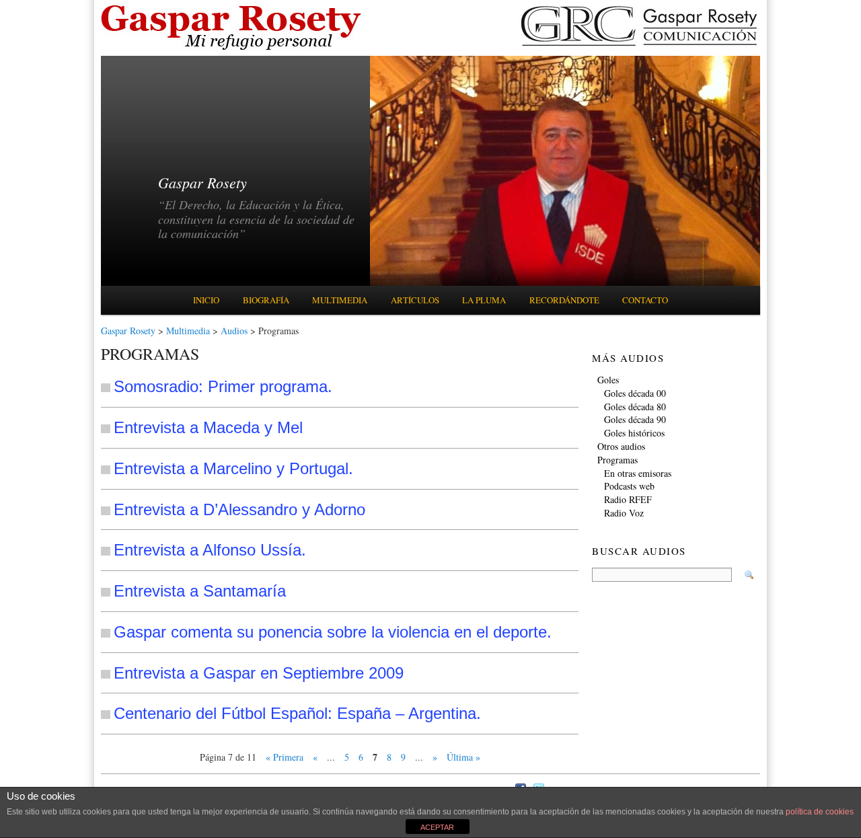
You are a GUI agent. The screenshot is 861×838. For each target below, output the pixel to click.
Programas (617, 459)
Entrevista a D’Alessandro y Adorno (239, 509)
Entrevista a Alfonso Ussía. (210, 550)
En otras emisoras (637, 473)
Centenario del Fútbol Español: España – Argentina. (297, 713)
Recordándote (564, 300)
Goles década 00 (635, 393)
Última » (463, 757)
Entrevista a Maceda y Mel (208, 427)
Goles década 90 (635, 419)
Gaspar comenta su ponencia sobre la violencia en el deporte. (333, 632)
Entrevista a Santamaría (200, 591)
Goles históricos (634, 432)
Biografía (266, 300)
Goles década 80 (635, 406)
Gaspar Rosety (128, 330)
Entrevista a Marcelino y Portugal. (233, 468)
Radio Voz (624, 512)
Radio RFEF (628, 499)
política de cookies (820, 811)
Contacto (645, 300)
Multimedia (339, 300)
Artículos (415, 300)
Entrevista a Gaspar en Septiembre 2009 (259, 673)
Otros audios (621, 446)
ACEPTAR (437, 827)
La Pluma (484, 300)
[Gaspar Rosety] (233, 48)
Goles (608, 379)
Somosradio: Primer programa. (223, 386)
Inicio (206, 300)
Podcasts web (629, 486)
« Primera (284, 757)
